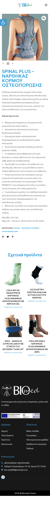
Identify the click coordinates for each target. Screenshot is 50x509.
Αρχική (4, 431)
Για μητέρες (31, 435)
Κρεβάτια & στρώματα (36, 444)
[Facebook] (3, 477)
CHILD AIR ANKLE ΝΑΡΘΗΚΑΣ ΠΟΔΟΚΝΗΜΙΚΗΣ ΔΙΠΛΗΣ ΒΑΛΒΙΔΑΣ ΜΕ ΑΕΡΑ (37, 346)
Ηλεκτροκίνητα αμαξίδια (37, 440)
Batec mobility (32, 431)
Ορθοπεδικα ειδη (10, 231)
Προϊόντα (5, 440)
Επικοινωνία (6, 444)
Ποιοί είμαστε (7, 435)
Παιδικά (29, 448)
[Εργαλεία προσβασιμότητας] (3, 22)
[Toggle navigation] (39, 5)
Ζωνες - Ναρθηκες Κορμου (26, 228)
